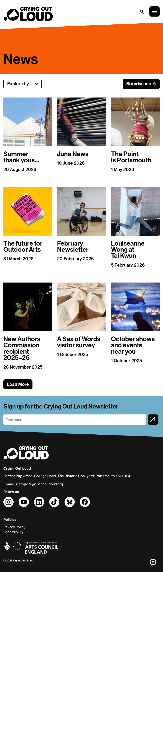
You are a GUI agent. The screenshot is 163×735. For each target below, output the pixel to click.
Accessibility (13, 532)
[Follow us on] (8, 502)
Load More (18, 384)
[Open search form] (142, 11)
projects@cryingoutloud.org (40, 484)
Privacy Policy (14, 527)
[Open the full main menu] (154, 11)
